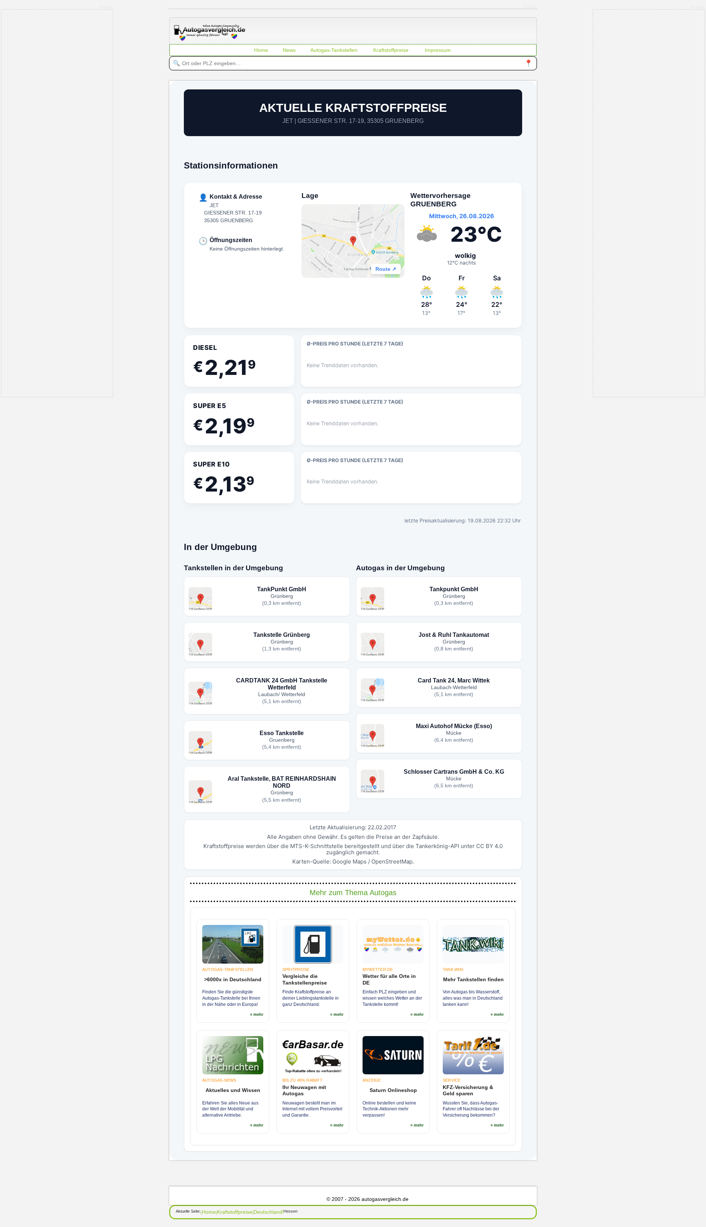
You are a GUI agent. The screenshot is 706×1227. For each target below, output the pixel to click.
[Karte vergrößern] (353, 241)
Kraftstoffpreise (391, 50)
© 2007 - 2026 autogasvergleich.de (368, 1199)
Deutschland (267, 1212)
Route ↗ (385, 269)
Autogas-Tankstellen (333, 50)
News (289, 50)
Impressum (438, 50)
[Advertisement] (57, 203)
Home (261, 50)
